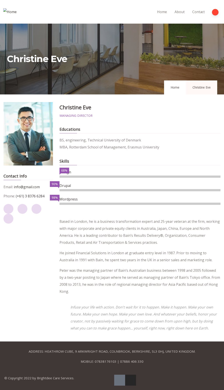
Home (162, 11)
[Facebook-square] (119, 380)
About (179, 11)
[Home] (10, 11)
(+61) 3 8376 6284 (30, 196)
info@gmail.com (27, 187)
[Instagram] (130, 380)
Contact (198, 11)
